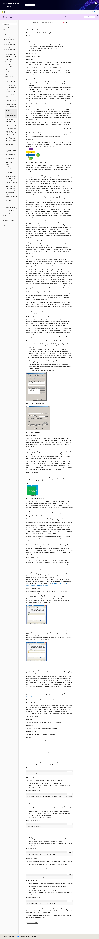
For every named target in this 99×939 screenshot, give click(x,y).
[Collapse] (17, 21)
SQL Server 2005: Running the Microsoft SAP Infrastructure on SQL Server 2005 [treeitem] (11, 105)
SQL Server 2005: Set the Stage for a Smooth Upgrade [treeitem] (11, 87)
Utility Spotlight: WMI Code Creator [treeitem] (11, 155)
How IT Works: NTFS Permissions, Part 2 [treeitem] (10, 187)
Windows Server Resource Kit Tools (35, 696)
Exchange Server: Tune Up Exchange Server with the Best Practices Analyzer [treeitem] (11, 139)
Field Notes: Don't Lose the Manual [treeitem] (11, 199)
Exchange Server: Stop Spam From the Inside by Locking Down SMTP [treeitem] (11, 127)
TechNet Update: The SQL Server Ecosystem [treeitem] (11, 203)
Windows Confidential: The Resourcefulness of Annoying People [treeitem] (11, 209)
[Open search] (92, 12)
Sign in (95, 11)
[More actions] (71, 23)
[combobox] (9, 24)
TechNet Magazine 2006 (35, 22)
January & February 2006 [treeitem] (10, 82)
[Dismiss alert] (96, 3)
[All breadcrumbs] (27, 23)
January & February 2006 (48, 22)
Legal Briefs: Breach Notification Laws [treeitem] (10, 191)
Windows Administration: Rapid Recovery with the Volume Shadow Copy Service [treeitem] (11, 114)
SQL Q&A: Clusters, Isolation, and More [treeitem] (10, 159)
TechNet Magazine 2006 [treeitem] (10, 56)
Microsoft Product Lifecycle (41, 16)
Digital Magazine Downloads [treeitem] (9, 220)
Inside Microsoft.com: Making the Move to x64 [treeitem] (11, 195)
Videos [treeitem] (4, 222)
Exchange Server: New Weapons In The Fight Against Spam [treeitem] (11, 121)
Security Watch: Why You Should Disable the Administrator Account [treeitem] (11, 176)
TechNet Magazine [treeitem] (7, 27)
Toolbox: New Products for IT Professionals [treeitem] (11, 151)
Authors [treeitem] (4, 215)
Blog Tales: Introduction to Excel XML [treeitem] (11, 167)
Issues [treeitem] (5, 34)
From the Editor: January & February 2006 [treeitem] (10, 146)
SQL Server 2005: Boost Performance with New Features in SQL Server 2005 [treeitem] (11, 94)
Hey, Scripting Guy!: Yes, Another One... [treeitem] (11, 171)
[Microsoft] (2, 12)
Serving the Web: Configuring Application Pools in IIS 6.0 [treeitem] (11, 182)
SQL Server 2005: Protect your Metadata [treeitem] (11, 99)
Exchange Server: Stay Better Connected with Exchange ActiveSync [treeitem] (11, 133)
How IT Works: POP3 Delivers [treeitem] (10, 163)
